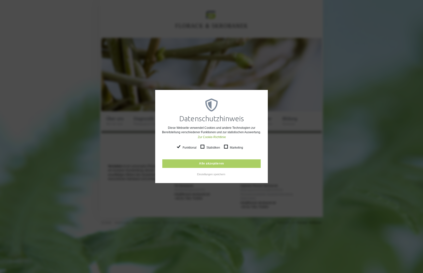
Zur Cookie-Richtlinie (212, 137)
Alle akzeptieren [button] (211, 163)
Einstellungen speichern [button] (211, 174)
